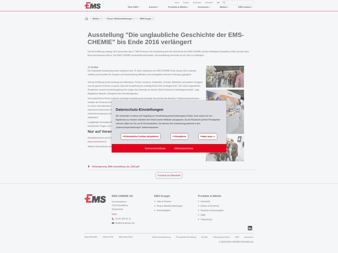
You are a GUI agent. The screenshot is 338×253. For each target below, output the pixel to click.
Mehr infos (207, 136)
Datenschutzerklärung (155, 148)
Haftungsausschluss (183, 148)
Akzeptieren (180, 136)
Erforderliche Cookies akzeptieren (141, 136)
